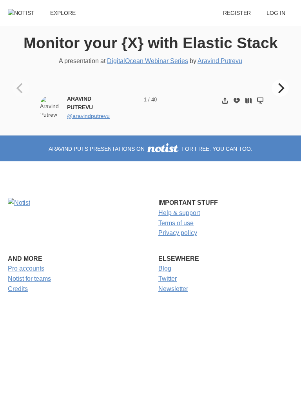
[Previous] (20, 88)
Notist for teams (29, 278)
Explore (63, 13)
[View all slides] (248, 100)
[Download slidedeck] (237, 100)
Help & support (179, 213)
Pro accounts (26, 268)
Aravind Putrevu (220, 61)
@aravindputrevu (88, 116)
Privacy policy (177, 232)
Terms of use (176, 223)
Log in (276, 13)
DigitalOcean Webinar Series (147, 61)
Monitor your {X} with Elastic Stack (151, 42)
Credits (18, 288)
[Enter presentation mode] (260, 100)
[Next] (280, 88)
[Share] (225, 100)
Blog (164, 268)
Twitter (167, 278)
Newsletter (173, 288)
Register (237, 13)
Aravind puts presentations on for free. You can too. (150, 149)
